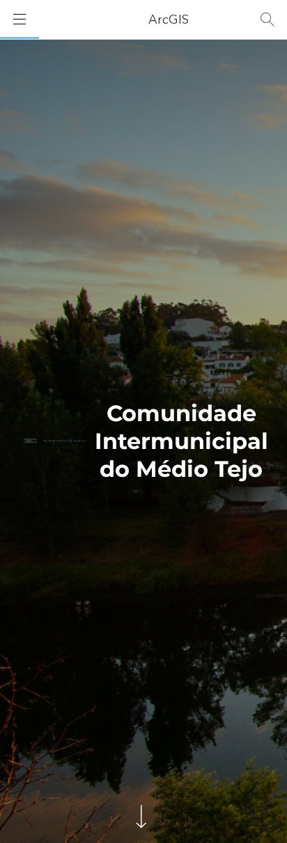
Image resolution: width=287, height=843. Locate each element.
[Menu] (19, 19)
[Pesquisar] (267, 19)
